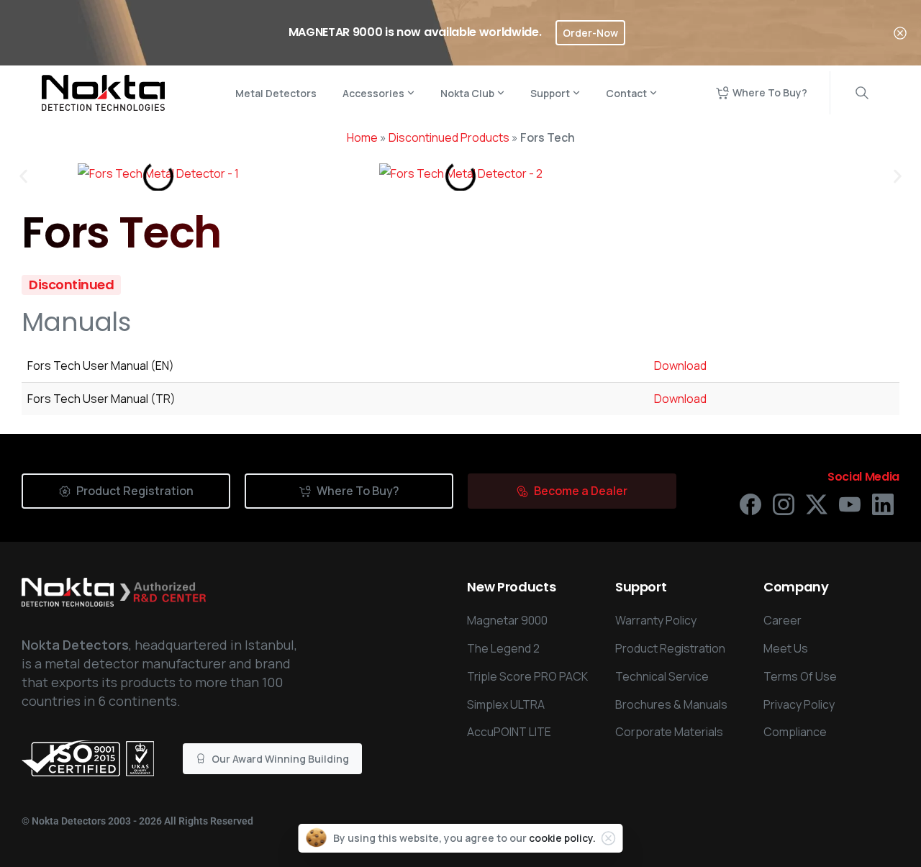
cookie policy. (562, 838)
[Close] (900, 32)
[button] (23, 177)
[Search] (862, 92)
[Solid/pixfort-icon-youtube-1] (849, 503)
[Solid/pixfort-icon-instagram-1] (783, 503)
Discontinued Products (449, 137)
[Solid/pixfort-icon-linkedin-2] (882, 503)
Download (680, 365)
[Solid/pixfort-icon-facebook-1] (750, 503)
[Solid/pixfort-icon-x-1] (816, 503)
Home (362, 137)
